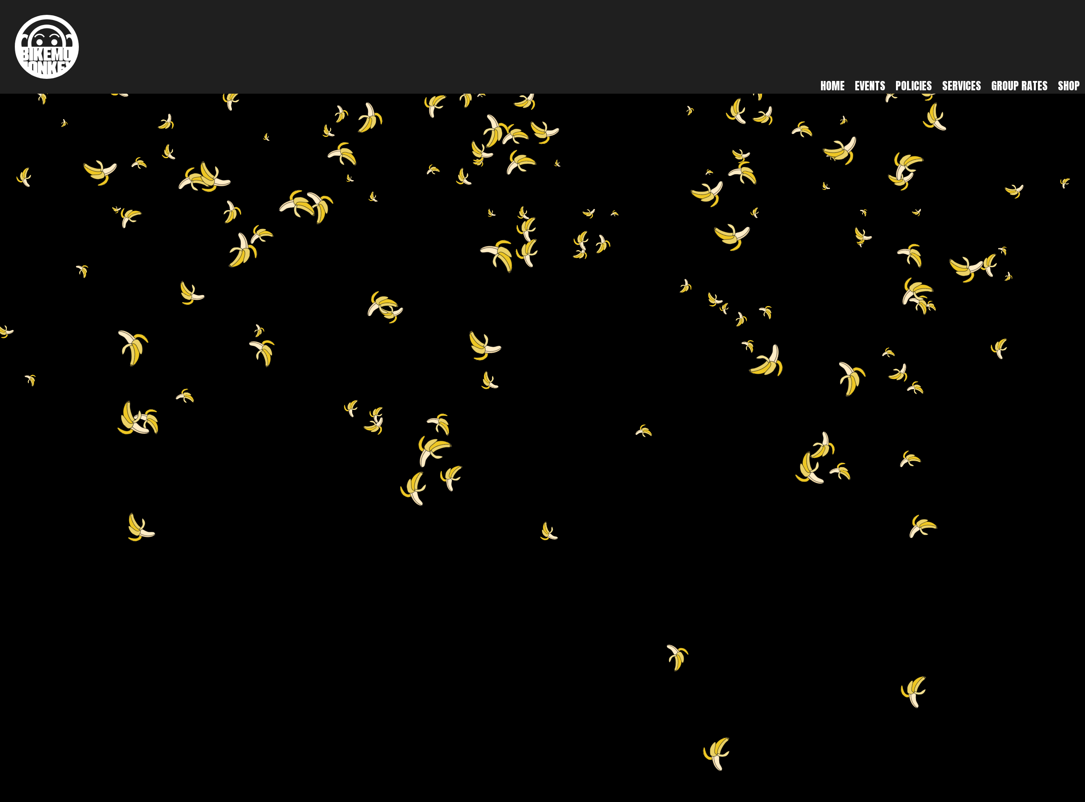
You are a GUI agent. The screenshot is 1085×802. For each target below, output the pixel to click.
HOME (833, 85)
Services (961, 85)
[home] (47, 47)
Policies (914, 85)
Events (870, 85)
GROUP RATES (1019, 85)
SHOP (1069, 85)
